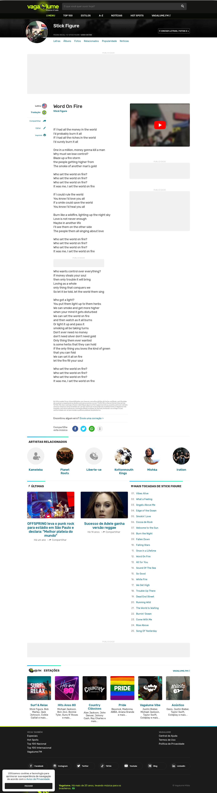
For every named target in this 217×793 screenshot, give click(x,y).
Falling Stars (143, 545)
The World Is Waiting (147, 608)
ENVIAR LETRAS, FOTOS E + (175, 31)
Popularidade (109, 41)
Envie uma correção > (91, 418)
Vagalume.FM (160, 15)
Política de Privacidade (171, 743)
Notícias (116, 15)
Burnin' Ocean (144, 613)
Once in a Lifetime (146, 550)
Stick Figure (66, 26)
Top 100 (68, 15)
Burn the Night (144, 533)
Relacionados (91, 41)
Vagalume (43, 6)
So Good (141, 573)
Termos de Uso (167, 739)
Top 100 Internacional (39, 747)
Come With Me (144, 619)
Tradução (36, 112)
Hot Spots (137, 15)
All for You (142, 562)
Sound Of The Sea (146, 567)
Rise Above (142, 625)
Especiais (32, 735)
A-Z (101, 15)
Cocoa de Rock (144, 522)
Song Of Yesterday (146, 631)
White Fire (141, 579)
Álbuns (67, 41)
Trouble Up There (145, 590)
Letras (56, 41)
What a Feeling (144, 499)
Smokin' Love (143, 516)
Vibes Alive (142, 493)
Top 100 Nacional (36, 743)
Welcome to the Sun (147, 527)
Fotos (77, 41)
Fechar (29, 786)
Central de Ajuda (168, 735)
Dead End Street (145, 596)
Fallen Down (143, 539)
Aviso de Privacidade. (38, 779)
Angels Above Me (145, 504)
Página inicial (59, 35)
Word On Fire (143, 556)
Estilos (86, 15)
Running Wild (143, 602)
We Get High (143, 585)
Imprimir (38, 135)
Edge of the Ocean (146, 510)
